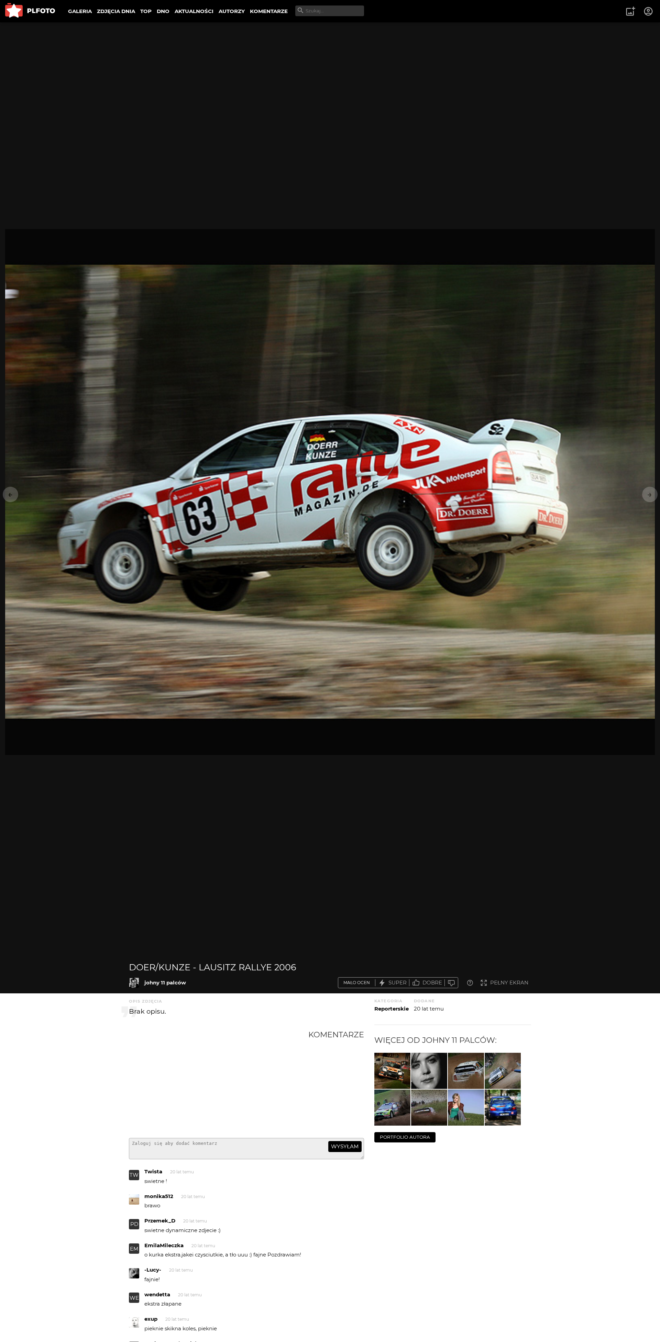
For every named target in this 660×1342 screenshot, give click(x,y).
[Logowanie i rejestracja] (648, 11)
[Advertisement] (218, 1081)
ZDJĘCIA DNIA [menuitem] (116, 11)
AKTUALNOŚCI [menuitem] (194, 11)
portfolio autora (405, 1137)
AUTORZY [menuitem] (232, 11)
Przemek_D (159, 1220)
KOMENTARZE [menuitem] (269, 11)
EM (134, 1248)
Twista (153, 1171)
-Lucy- (152, 1269)
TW (134, 1175)
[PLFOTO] (30, 11)
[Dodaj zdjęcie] (630, 11)
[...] (392, 1071)
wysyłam (345, 1146)
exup (150, 1319)
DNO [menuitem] (163, 11)
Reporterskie (391, 1008)
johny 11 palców (165, 982)
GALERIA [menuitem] (80, 11)
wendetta (157, 1294)
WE (134, 1298)
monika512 (158, 1196)
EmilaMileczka (164, 1245)
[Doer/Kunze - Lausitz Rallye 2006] (134, 983)
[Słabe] (451, 983)
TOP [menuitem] (146, 11)
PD (134, 1224)
